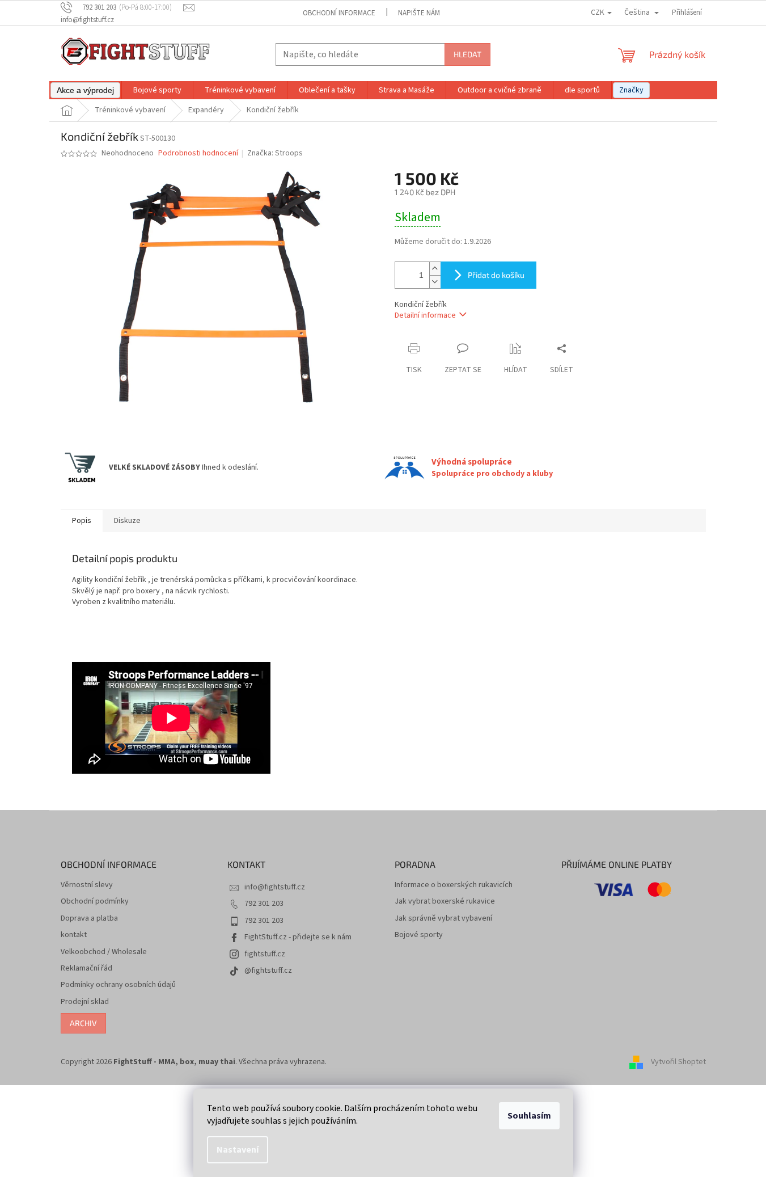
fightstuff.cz (264, 954)
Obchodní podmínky (95, 901)
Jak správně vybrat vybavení (443, 918)
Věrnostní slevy (87, 885)
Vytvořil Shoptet (678, 1062)
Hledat (467, 54)
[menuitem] (85, 90)
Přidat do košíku (496, 275)
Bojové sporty (419, 935)
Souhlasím (529, 1115)
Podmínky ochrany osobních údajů (118, 985)
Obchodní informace (339, 13)
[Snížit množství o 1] (435, 281)
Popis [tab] (81, 520)
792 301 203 (263, 903)
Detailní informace (425, 315)
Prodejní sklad (85, 1002)
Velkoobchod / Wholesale (104, 952)
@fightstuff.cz (268, 970)
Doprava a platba (89, 918)
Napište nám (419, 13)
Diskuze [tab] (127, 520)
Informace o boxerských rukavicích (454, 885)
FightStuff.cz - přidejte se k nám (298, 937)
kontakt (74, 935)
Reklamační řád (86, 968)
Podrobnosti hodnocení (198, 153)
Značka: (275, 153)
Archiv (83, 1023)
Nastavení (238, 1150)
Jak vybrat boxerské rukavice (445, 901)
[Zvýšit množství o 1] (435, 268)
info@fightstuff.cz (274, 887)
